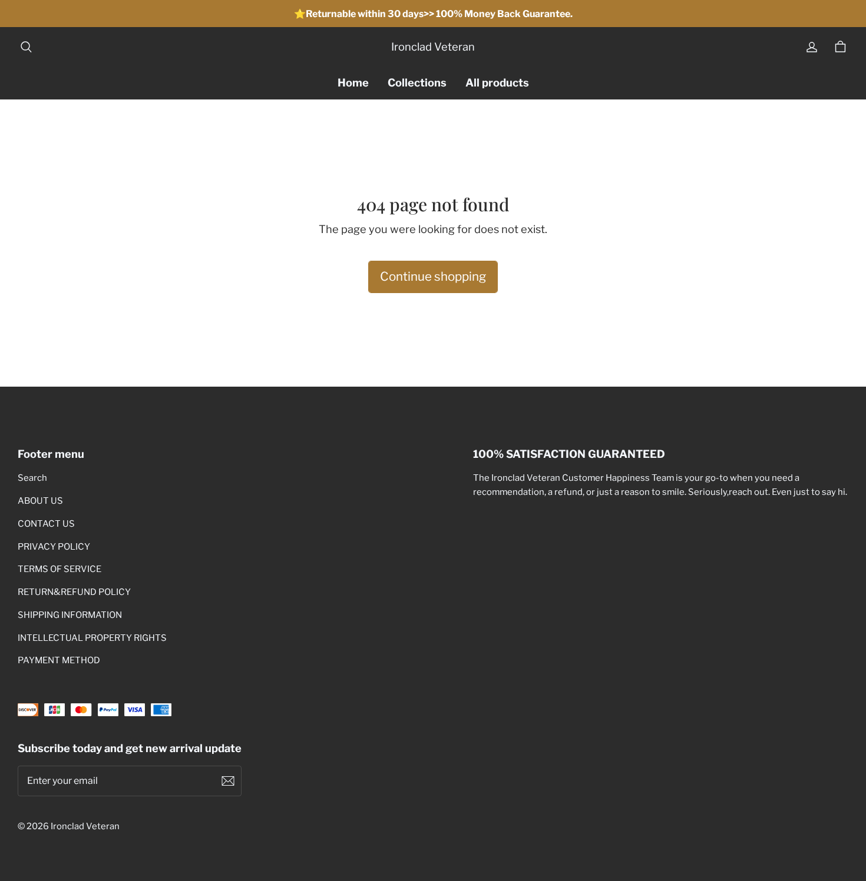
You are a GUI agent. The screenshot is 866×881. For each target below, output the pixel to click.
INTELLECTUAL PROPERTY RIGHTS (92, 638)
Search (32, 478)
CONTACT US (46, 523)
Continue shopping (433, 276)
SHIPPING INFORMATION (70, 615)
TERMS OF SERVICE (59, 569)
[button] (26, 47)
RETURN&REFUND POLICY (74, 592)
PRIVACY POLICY (54, 546)
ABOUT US (40, 501)
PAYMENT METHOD (59, 660)
